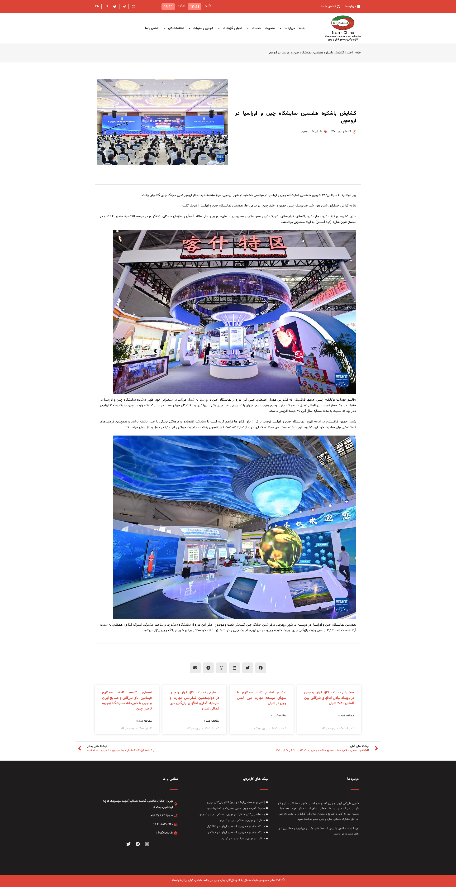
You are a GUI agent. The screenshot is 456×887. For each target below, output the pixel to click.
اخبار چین (307, 131)
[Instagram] (146, 844)
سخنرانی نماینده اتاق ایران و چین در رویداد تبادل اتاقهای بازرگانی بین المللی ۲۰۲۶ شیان (329, 698)
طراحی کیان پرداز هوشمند (186, 880)
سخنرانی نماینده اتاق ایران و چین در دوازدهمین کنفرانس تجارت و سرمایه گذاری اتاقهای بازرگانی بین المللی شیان (194, 700)
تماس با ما (151, 28)
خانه (302, 28)
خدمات (256, 28)
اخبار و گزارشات (232, 28)
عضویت (270, 28)
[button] (260, 667)
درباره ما (290, 28)
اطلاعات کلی (176, 28)
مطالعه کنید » (346, 716)
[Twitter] (128, 844)
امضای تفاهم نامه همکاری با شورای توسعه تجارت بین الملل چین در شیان (262, 698)
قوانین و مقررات (203, 28)
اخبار (350, 52)
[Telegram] (137, 844)
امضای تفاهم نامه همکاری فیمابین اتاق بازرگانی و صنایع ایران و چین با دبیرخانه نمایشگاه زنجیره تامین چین (127, 700)
